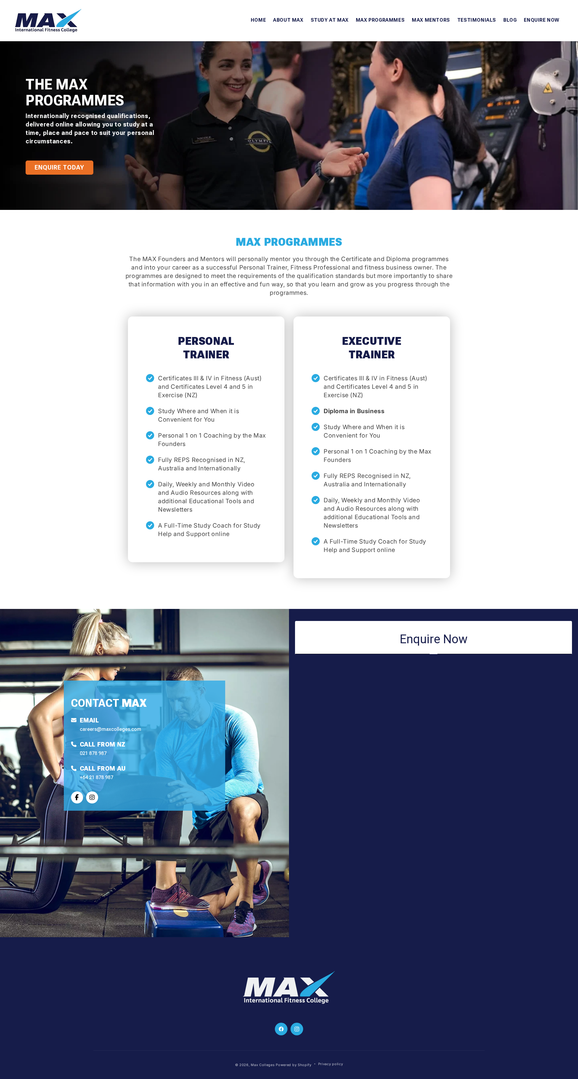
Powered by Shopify (294, 1065)
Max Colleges (263, 1065)
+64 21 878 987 (96, 777)
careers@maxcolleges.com (110, 729)
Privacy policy (330, 1064)
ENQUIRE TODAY (59, 167)
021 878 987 (93, 753)
